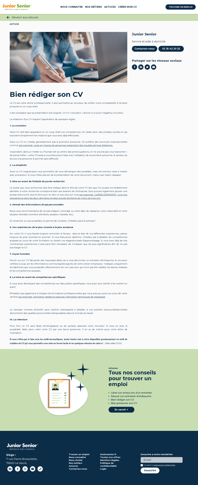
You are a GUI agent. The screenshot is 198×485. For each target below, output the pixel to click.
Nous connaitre (71, 7)
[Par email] (154, 67)
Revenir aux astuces (25, 17)
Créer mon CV (127, 7)
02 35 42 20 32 (171, 48)
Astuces (110, 7)
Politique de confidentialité (108, 464)
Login (103, 469)
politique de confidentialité (164, 465)
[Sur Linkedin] (141, 67)
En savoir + (121, 409)
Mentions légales (109, 460)
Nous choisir (75, 460)
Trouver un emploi (180, 7)
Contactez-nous (145, 48)
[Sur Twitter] (148, 67)
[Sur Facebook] (135, 67)
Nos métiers (93, 7)
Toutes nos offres (110, 457)
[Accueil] (17, 7)
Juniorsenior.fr (108, 454)
